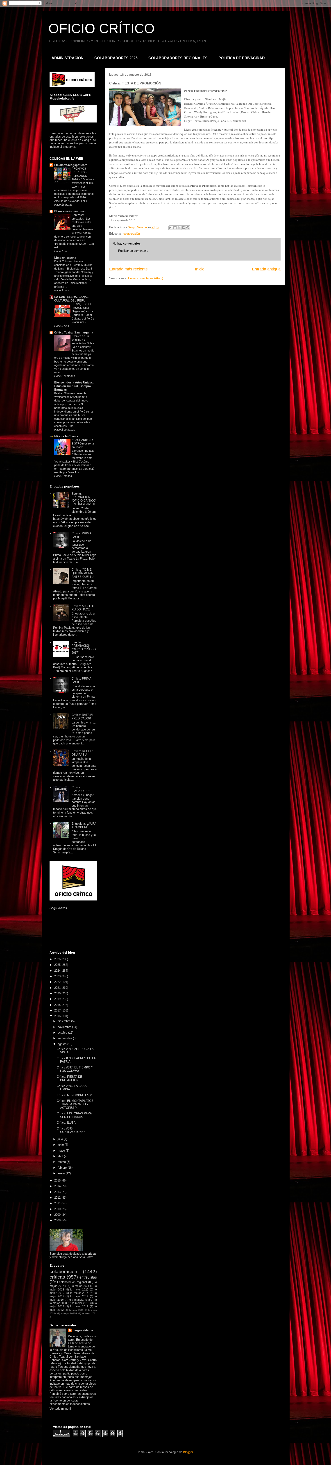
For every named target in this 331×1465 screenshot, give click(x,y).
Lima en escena (65, 257)
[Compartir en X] (179, 227)
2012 (57, 1197)
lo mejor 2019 (79, 1306)
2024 (57, 970)
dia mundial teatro (80, 1299)
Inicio (199, 269)
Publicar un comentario (133, 250)
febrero (63, 1167)
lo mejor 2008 (58, 1303)
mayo (62, 1150)
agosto (62, 1044)
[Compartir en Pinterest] (188, 227)
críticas (57, 1276)
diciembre (64, 1021)
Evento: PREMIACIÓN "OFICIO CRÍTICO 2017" (84, 648)
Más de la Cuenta (66, 436)
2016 (57, 1016)
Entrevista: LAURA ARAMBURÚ (84, 825)
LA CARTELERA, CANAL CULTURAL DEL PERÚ (71, 298)
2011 (57, 1203)
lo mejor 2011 (76, 1310)
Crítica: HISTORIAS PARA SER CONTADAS (74, 1115)
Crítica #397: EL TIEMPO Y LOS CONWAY (75, 1069)
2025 (57, 964)
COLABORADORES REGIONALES (178, 58)
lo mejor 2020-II (69, 1313)
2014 (57, 1186)
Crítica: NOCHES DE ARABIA (83, 752)
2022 (57, 982)
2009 (57, 1214)
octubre (63, 1032)
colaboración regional (73, 1282)
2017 (57, 1010)
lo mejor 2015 (80, 1303)
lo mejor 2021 (89, 1313)
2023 (57, 976)
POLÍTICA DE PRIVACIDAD (241, 58)
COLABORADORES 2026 (116, 58)
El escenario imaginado (70, 211)
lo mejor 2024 (80, 1285)
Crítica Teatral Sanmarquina (73, 332)
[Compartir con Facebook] (183, 227)
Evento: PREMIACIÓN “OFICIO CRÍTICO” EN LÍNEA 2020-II (84, 499)
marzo (62, 1161)
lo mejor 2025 (79, 1289)
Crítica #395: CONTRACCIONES (71, 1130)
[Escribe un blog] (175, 227)
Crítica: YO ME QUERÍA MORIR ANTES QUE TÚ (82, 573)
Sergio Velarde (83, 1330)
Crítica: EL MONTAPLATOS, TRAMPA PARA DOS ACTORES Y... (75, 1104)
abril (61, 1156)
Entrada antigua (266, 269)
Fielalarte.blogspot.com (70, 165)
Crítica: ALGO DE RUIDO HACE (83, 607)
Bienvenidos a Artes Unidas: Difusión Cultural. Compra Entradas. (74, 386)
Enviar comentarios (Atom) (145, 278)
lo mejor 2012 (79, 1296)
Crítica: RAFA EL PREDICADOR (83, 716)
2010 (57, 1209)
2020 (57, 993)
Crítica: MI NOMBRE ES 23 (75, 1095)
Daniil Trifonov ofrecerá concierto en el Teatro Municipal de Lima (73, 265)
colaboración (131, 233)
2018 (57, 1005)
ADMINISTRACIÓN (68, 58)
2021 (57, 987)
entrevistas (88, 1277)
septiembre (65, 1038)
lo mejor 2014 (79, 1292)
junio (61, 1144)
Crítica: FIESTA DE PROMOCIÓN (69, 1078)
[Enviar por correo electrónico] (170, 227)
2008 (57, 1220)
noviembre (65, 1027)
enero (62, 1173)
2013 (57, 1192)
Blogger (188, 1452)
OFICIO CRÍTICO (101, 28)
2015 (57, 1180)
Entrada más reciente (128, 269)
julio (61, 1139)
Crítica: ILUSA (66, 1122)
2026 (57, 959)
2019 (57, 999)
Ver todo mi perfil (61, 1408)
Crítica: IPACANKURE (81, 789)
